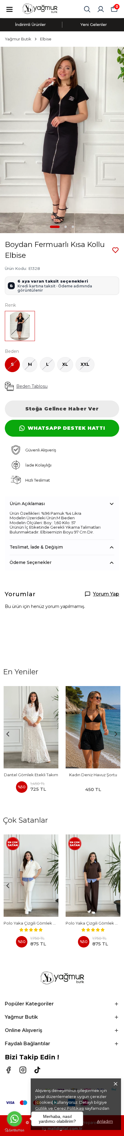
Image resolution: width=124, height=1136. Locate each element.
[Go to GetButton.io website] (14, 1130)
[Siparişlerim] (100, 9)
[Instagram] (22, 1070)
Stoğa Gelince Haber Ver (61, 409)
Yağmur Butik (18, 38)
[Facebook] (8, 1070)
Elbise (45, 38)
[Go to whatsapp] (14, 1118)
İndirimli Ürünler (30, 24)
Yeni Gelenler (93, 24)
